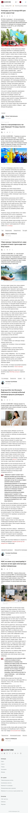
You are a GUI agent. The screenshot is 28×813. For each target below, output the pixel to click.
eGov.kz (15, 459)
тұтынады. (10, 225)
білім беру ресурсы (14, 371)
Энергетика (17, 230)
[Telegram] (7, 16)
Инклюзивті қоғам (15, 735)
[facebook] (10, 753)
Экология (13, 378)
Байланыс (3, 801)
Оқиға (2, 761)
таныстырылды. (18, 366)
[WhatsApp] (4, 16)
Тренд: (2, 5)
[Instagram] (2, 16)
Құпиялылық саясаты (6, 783)
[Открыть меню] (26, 2)
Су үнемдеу (5, 378)
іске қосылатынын (16, 730)
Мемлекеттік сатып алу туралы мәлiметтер (12, 791)
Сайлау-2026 (8, 5)
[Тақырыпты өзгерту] (21, 2)
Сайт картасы (4, 799)
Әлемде (3, 772)
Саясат (3, 764)
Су (24, 378)
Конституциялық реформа (21, 5)
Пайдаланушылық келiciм (7, 780)
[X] (12, 16)
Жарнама (3, 804)
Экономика (3, 769)
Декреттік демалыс (7, 550)
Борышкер (8, 230)
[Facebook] (10, 16)
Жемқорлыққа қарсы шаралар (8, 788)
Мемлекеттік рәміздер (6, 785)
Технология (5, 735)
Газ (2, 230)
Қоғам (3, 113)
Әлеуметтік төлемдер (21, 550)
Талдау (2, 766)
